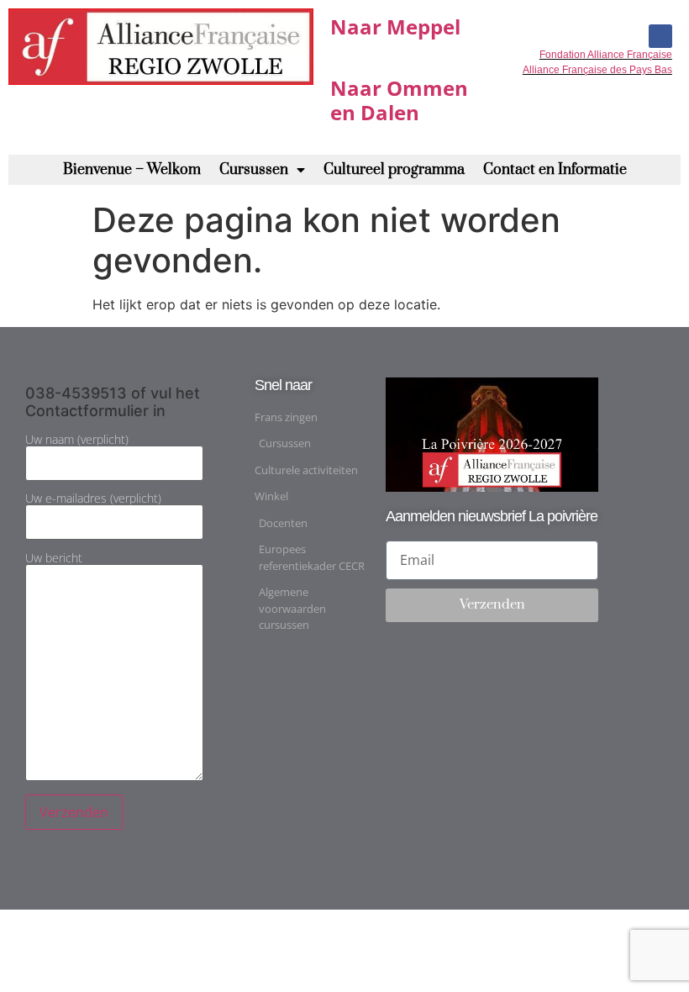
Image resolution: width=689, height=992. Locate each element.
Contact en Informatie (555, 170)
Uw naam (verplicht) (77, 440)
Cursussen (253, 170)
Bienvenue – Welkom (132, 170)
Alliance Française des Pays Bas (597, 70)
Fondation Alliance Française (605, 55)
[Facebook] (660, 36)
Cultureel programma (394, 170)
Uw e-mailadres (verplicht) (93, 499)
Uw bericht (53, 559)
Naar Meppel (395, 26)
